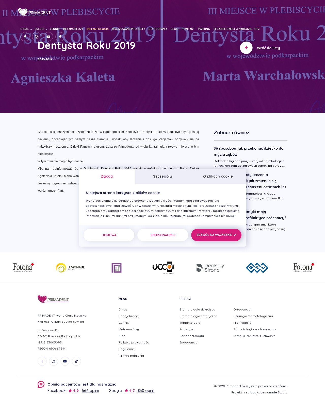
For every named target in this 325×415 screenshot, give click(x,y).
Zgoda (107, 176)
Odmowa (109, 235)
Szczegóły (162, 176)
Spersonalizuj (163, 235)
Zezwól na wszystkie (215, 235)
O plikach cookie (218, 176)
